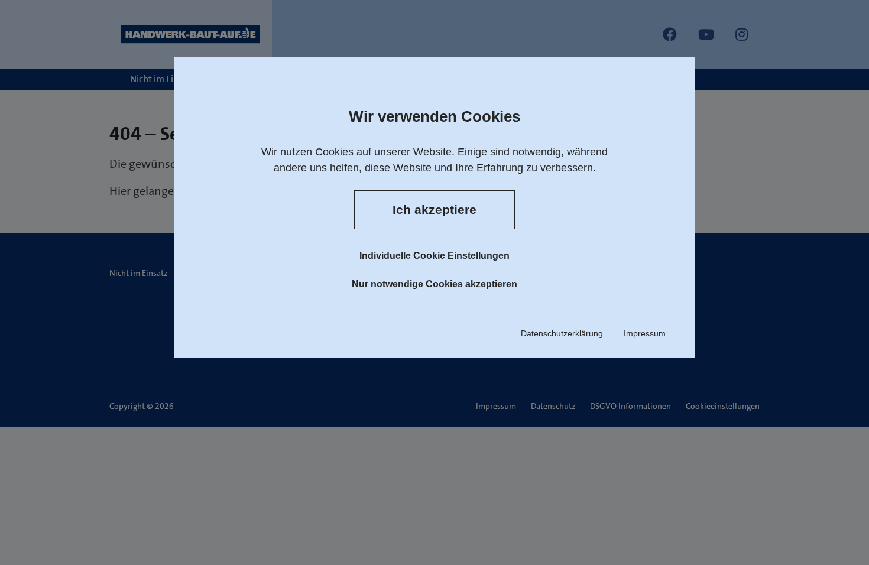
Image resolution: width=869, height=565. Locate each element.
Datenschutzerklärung (562, 333)
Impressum (645, 333)
